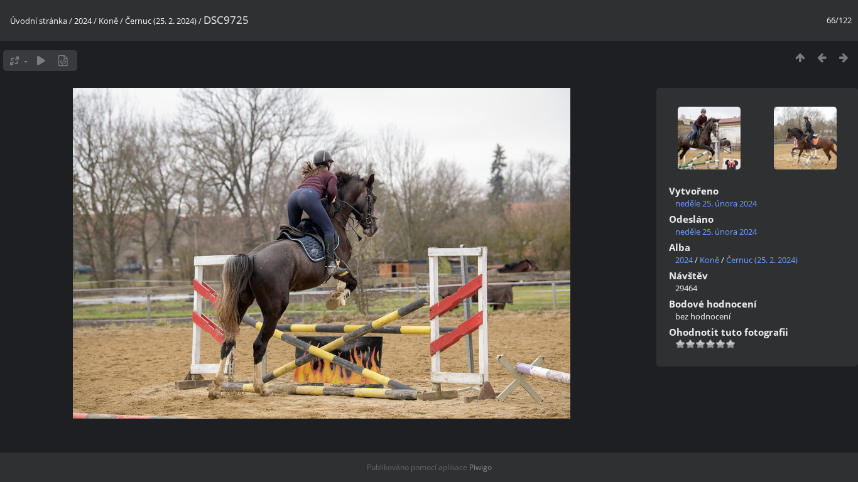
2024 (83, 20)
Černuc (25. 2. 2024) (161, 20)
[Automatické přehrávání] (41, 60)
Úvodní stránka (38, 20)
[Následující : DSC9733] (844, 57)
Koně (108, 20)
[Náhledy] (800, 57)
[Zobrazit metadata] (63, 60)
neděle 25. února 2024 (716, 203)
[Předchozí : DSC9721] (822, 57)
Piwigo (480, 467)
